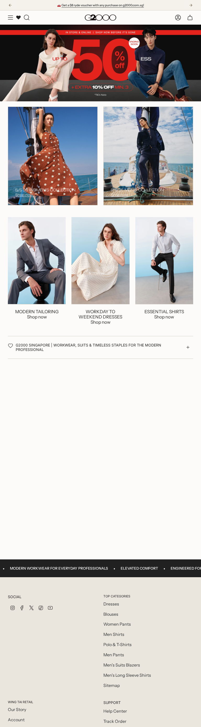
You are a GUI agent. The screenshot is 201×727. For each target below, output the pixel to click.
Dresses (111, 604)
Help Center (115, 711)
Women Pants (117, 624)
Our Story (17, 709)
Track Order (114, 721)
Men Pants (113, 654)
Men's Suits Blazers (121, 665)
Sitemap (111, 685)
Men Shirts (113, 634)
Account (16, 719)
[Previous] (10, 5)
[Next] (190, 5)
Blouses (110, 614)
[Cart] (190, 18)
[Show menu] (10, 18)
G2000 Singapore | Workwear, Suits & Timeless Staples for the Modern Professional (88, 347)
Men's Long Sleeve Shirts (127, 675)
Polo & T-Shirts (117, 644)
